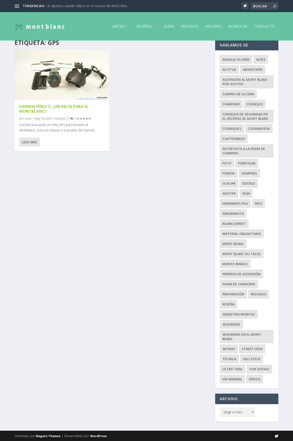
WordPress (98, 436)
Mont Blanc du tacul (241, 254)
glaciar (229, 183)
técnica (229, 359)
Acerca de (237, 26)
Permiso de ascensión (241, 274)
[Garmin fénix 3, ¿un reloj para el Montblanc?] (62, 74)
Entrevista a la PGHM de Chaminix (243, 151)
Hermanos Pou (235, 203)
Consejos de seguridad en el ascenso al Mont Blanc (245, 116)
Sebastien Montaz (238, 314)
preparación (233, 294)
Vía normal (232, 379)
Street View (252, 349)
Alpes (260, 59)
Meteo (119, 26)
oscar (28, 118)
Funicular (246, 163)
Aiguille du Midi (236, 59)
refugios (258, 294)
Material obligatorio (241, 233)
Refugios (189, 26)
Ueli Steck (251, 359)
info (258, 203)
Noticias (60, 118)
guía (246, 193)
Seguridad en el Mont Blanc (241, 336)
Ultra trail (232, 369)
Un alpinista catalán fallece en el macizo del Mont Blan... (87, 6)
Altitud (229, 69)
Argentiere (253, 69)
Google (248, 183)
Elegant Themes (48, 436)
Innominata (233, 213)
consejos (255, 104)
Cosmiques (231, 128)
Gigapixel (249, 173)
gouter (229, 193)
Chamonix (231, 104)
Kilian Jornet (234, 223)
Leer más (29, 142)
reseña (228, 304)
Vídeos (254, 379)
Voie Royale (259, 369)
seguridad (231, 324)
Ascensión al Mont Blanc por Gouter (245, 81)
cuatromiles (233, 138)
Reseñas (144, 26)
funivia (228, 173)
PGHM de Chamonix (238, 284)
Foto (226, 163)
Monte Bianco (235, 264)
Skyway (228, 349)
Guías (169, 26)
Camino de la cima (238, 94)
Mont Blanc (233, 244)
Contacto (264, 26)
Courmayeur (259, 128)
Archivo (213, 26)
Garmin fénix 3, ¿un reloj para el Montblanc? (54, 109)
